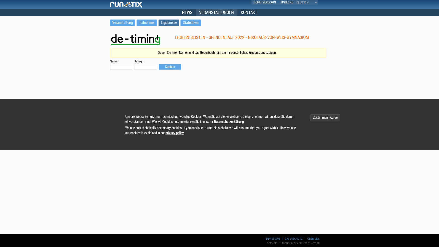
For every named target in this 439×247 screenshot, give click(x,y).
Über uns (313, 238)
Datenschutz (293, 238)
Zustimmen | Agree (325, 118)
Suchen (170, 67)
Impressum (272, 238)
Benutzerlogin (265, 2)
